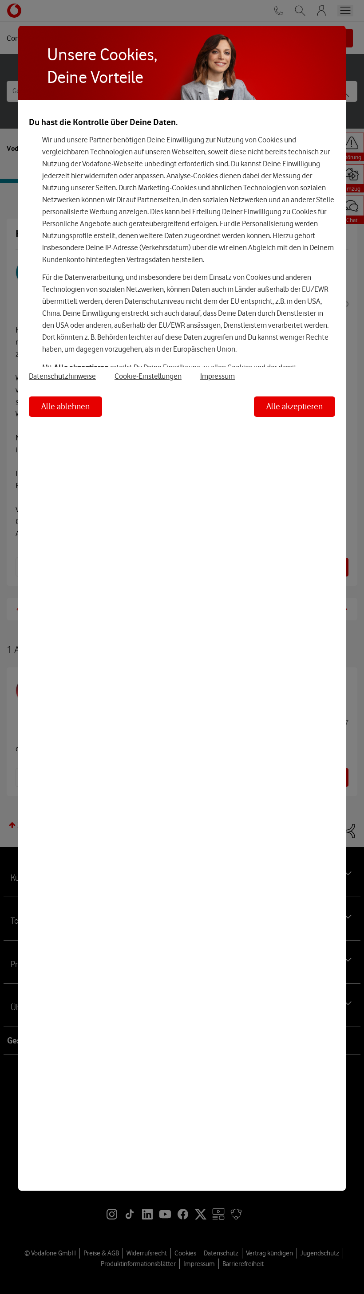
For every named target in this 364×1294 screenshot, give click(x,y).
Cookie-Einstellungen (148, 376)
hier (77, 175)
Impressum (217, 376)
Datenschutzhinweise (62, 376)
